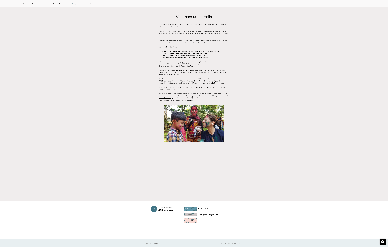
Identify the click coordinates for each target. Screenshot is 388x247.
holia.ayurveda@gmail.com (208, 215)
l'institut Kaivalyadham (192, 87)
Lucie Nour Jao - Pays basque (198, 57)
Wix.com (236, 243)
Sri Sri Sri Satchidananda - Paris (209, 51)
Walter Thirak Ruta (187, 66)
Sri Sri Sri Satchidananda (190, 64)
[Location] (154, 209)
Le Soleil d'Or (211, 70)
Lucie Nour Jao (224, 72)
